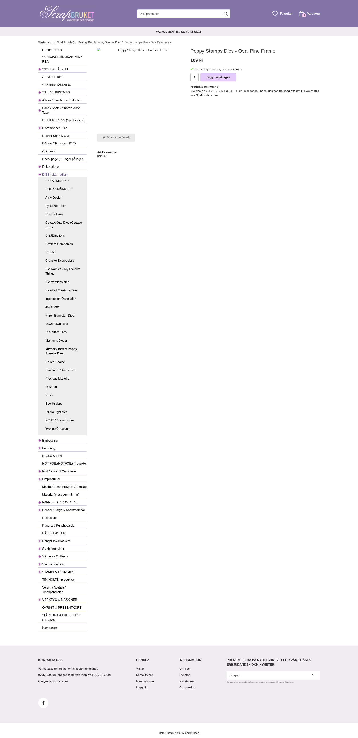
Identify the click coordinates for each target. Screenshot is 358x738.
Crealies (51, 252)
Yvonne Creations (57, 428)
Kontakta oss (144, 674)
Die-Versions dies (57, 282)
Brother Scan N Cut (55, 135)
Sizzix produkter (53, 548)
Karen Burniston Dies (59, 315)
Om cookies (187, 687)
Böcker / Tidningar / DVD (59, 143)
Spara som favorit (117, 137)
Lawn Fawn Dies (56, 323)
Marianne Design (56, 340)
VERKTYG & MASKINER (59, 599)
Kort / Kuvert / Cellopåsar (59, 471)
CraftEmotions (55, 235)
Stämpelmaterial (53, 564)
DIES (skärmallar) (55, 174)
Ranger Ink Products (56, 541)
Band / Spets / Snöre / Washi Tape (61, 110)
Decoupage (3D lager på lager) (63, 159)
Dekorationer (51, 166)
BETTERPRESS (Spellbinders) (63, 120)
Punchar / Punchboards (58, 525)
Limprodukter (51, 479)
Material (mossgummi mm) (60, 494)
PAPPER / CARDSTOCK (59, 502)
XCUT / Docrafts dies (59, 420)
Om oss (184, 668)
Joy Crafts (52, 307)
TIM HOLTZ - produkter (58, 579)
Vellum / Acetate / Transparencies (54, 590)
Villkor (140, 668)
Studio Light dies (56, 412)
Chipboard (49, 151)
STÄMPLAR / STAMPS (58, 572)
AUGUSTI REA (52, 77)
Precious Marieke (57, 378)
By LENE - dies (55, 206)
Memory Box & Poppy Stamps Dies (61, 351)
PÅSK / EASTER (53, 533)
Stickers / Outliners (55, 556)
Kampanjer (49, 627)
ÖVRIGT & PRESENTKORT (61, 607)
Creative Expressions (60, 260)
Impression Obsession (60, 298)
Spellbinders (53, 403)
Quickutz (51, 387)
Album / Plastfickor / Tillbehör (61, 100)
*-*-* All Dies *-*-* (57, 180)
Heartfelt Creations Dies (61, 290)
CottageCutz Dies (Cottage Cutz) (63, 225)
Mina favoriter (145, 681)
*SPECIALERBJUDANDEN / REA (62, 59)
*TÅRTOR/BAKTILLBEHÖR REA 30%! (61, 617)
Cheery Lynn (54, 214)
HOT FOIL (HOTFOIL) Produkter (64, 463)
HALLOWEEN (52, 456)
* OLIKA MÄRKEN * (59, 189)
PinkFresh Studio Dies (60, 370)
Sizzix (49, 395)
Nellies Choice (55, 362)
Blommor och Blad (54, 128)
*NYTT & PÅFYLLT (55, 69)
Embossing (50, 440)
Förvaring (48, 448)
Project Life (49, 518)
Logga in (142, 687)
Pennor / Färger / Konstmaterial (63, 510)
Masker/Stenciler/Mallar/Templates (64, 486)
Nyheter (184, 674)
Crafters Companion (59, 244)
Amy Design (53, 197)
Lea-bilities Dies (56, 332)
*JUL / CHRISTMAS (56, 92)
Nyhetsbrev (186, 681)
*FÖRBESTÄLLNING (56, 84)
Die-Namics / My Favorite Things (62, 271)
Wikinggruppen (190, 733)
